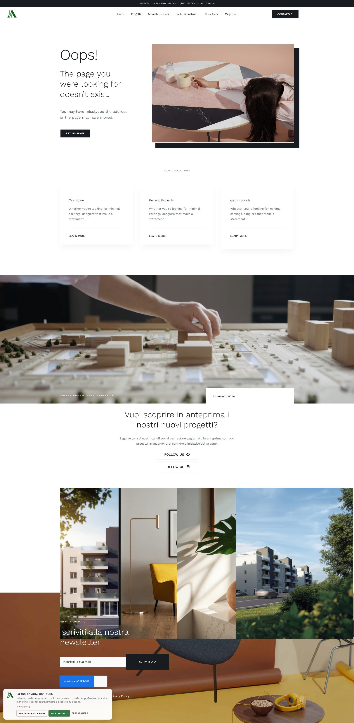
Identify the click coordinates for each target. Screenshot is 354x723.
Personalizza (80, 713)
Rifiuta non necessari (32, 713)
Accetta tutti (59, 713)
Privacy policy (23, 706)
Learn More (77, 235)
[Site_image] (12, 11)
